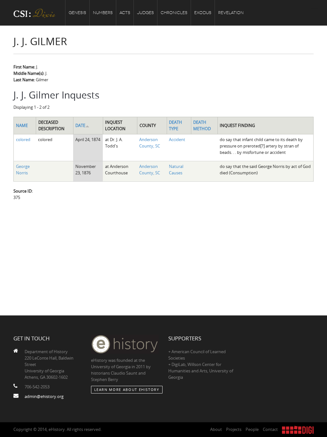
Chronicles (174, 12)
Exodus (202, 12)
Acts (124, 12)
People (252, 429)
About (216, 429)
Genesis (77, 12)
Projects (233, 429)
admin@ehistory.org (44, 396)
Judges (145, 12)
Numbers (103, 12)
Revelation (231, 12)
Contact (270, 429)
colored (23, 139)
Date (80, 125)
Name (22, 125)
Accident (177, 139)
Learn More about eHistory (126, 389)
